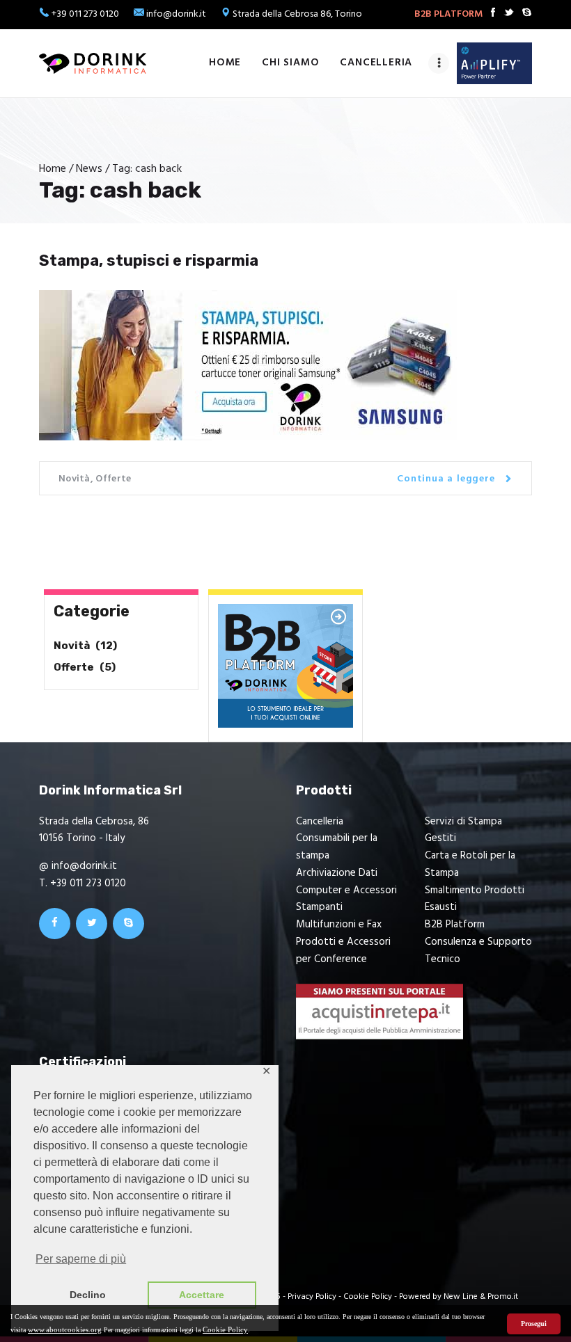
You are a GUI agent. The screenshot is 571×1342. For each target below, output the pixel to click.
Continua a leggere (445, 479)
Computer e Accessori (346, 890)
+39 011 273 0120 (85, 14)
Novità (74, 479)
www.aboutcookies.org (65, 1329)
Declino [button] (88, 1294)
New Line (461, 1297)
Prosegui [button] (534, 1323)
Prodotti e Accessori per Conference (343, 951)
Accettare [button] (201, 1294)
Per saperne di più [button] (81, 1259)
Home (52, 169)
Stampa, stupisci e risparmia (148, 261)
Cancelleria (319, 821)
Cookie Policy (225, 1329)
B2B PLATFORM (448, 14)
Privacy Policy (312, 1297)
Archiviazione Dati (336, 873)
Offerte (113, 479)
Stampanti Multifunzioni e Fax (339, 916)
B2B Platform (455, 924)
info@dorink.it (176, 14)
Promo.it (502, 1297)
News (89, 169)
